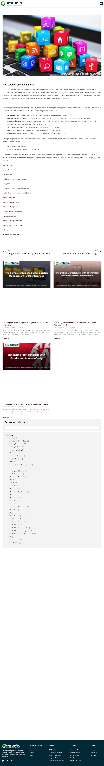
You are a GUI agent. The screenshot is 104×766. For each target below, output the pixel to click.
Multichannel (13, 498)
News (11, 501)
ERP (10, 480)
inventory (51, 115)
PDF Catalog (13, 510)
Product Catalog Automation (19, 528)
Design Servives (14, 468)
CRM (11, 462)
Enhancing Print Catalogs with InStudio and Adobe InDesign (25, 404)
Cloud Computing (15, 453)
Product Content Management (19, 531)
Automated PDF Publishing (18, 441)
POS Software (14, 516)
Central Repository (15, 450)
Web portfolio (14, 543)
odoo (11, 504)
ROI (10, 537)
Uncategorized (14, 540)
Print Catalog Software (17, 519)
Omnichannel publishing (17, 507)
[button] (101, 3)
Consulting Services (16, 456)
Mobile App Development (18, 492)
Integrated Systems (15, 486)
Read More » (6, 338)
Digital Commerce (15, 474)
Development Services (17, 471)
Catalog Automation (16, 444)
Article (11, 438)
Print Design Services (16, 522)
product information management (21, 534)
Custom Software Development (20, 465)
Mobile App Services (16, 495)
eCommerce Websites (16, 477)
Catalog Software (15, 447)
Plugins (12, 513)
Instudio (12, 483)
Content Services (15, 459)
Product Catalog (14, 525)
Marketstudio (13, 489)
